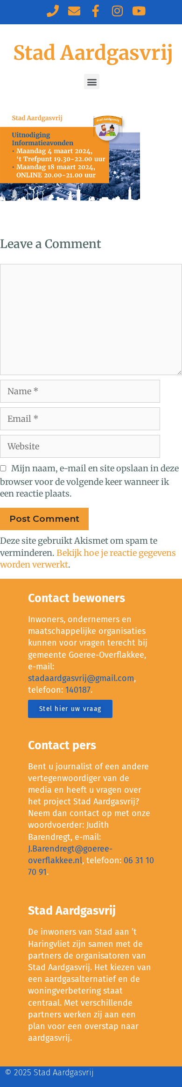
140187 (78, 690)
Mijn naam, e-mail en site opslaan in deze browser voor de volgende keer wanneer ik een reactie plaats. (89, 481)
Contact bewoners (76, 598)
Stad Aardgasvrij (93, 53)
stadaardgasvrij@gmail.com (81, 678)
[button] (91, 81)
